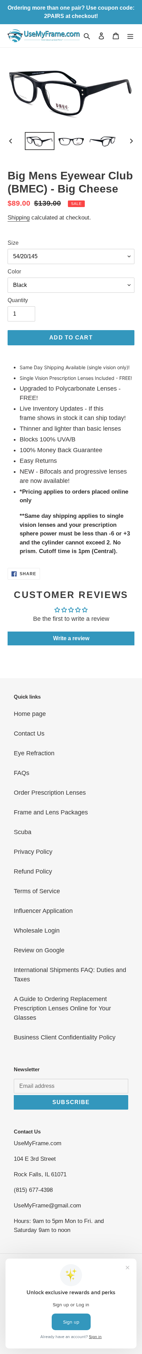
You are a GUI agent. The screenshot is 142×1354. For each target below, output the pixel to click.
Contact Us (29, 733)
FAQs (21, 772)
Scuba (22, 832)
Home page (30, 713)
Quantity (18, 300)
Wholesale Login (37, 930)
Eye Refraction (34, 753)
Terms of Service (37, 891)
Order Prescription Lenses (50, 792)
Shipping (19, 217)
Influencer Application (43, 910)
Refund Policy (33, 871)
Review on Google (39, 950)
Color (14, 271)
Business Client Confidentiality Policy (64, 1037)
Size (13, 243)
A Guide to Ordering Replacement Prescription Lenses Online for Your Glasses (62, 1008)
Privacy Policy (33, 851)
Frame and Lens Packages (51, 812)
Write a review (71, 638)
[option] (39, 141)
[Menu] (130, 36)
